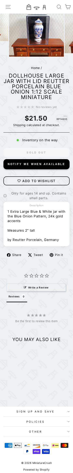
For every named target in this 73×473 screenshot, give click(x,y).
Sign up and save (35, 411)
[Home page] (36, 6)
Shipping (19, 125)
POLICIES (35, 421)
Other (35, 431)
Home (35, 68)
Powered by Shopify (36, 469)
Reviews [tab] (14, 296)
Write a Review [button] (38, 287)
